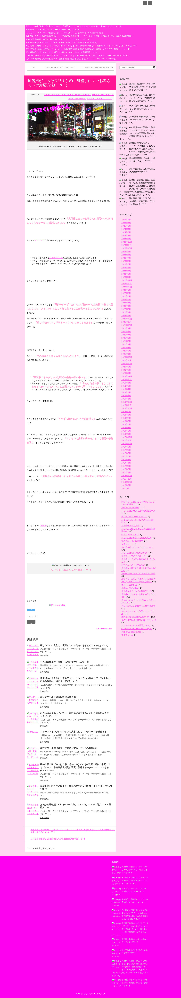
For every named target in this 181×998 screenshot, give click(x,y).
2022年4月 (126, 306)
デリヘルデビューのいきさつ (134, 517)
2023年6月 (126, 261)
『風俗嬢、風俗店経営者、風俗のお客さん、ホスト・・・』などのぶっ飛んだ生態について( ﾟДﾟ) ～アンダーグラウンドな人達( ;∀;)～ (78, 56)
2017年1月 (126, 472)
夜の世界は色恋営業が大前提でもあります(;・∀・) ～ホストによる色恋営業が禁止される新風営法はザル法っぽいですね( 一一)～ (137, 133)
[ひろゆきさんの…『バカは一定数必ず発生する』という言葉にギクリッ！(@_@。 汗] (33, 718)
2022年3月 (126, 309)
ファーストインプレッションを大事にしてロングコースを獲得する (73, 731)
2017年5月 (126, 460)
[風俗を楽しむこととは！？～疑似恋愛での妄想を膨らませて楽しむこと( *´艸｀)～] (33, 791)
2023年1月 (126, 277)
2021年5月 (126, 341)
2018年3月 (126, 428)
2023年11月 (126, 245)
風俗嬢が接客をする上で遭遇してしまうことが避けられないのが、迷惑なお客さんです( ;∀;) (61, 42)
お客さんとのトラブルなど (133, 565)
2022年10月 (126, 287)
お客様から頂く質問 (130, 525)
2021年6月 (126, 338)
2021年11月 (126, 322)
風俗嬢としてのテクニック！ (99, 99)
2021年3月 (126, 348)
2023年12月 (126, 242)
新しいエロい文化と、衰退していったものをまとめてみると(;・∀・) (74, 645)
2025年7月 (126, 219)
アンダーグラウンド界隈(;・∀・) (135, 625)
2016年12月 (126, 476)
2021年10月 (126, 325)
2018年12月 (126, 402)
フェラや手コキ (56, 258)
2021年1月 (126, 354)
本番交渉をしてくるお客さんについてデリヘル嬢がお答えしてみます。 (53, 30)
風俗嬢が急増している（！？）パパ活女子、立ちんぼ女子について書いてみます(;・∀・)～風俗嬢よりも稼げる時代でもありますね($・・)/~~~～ (137, 149)
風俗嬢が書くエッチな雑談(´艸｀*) (136, 591)
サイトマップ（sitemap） (107, 59)
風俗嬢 (43, 525)
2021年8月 (126, 332)
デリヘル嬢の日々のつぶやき (134, 553)
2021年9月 (126, 328)
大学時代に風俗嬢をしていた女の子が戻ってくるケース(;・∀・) (142, 120)
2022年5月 (126, 303)
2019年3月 (126, 392)
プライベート (127, 544)
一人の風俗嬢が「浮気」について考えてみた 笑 (64, 662)
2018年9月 (126, 412)
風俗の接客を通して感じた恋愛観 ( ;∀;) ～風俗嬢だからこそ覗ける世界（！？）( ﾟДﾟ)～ (98, 49)
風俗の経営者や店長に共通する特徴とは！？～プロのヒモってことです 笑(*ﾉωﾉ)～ (58, 39)
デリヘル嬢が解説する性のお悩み (136, 538)
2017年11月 (126, 440)
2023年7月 (126, 258)
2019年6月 (126, 383)
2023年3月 (126, 271)
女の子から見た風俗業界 (132, 541)
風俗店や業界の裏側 (130, 508)
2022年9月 (126, 290)
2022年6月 (126, 300)
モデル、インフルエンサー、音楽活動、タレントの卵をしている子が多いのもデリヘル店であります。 (65, 33)
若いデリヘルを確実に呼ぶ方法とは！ (59, 697)
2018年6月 (126, 421)
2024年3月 (126, 232)
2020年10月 (126, 364)
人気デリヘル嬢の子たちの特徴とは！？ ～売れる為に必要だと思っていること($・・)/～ (60, 59)
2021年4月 (126, 344)
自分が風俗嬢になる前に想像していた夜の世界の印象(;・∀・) (58, 839)
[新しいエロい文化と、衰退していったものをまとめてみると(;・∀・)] (33, 650)
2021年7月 (126, 335)
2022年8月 (126, 293)
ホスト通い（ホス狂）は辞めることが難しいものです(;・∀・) (142, 109)
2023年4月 (126, 267)
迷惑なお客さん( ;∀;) (130, 588)
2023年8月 (126, 255)
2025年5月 (126, 226)
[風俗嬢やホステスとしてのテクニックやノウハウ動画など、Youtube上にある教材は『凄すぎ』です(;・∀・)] (33, 683)
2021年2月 (126, 351)
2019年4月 (126, 389)
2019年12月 (126, 376)
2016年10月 (126, 482)
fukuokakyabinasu (104, 628)
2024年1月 (126, 239)
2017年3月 (126, 466)
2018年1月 (126, 434)
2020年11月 (126, 360)
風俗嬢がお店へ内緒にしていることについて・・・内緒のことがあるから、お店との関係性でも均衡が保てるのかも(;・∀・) (73, 831)
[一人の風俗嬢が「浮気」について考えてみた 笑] (33, 667)
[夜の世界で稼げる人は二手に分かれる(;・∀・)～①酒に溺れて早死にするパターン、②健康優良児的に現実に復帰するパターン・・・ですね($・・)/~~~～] (33, 769)
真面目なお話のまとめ (131, 632)
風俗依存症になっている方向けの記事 (138, 574)
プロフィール (127, 635)
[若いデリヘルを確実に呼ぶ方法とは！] (33, 702)
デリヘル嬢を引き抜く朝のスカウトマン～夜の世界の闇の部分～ (108, 36)
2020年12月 (126, 357)
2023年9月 (126, 251)
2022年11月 (126, 284)
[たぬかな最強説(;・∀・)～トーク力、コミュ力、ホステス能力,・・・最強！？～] (33, 809)
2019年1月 (126, 399)
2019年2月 (126, 396)
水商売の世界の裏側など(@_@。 (136, 617)
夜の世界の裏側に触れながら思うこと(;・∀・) (44, 49)
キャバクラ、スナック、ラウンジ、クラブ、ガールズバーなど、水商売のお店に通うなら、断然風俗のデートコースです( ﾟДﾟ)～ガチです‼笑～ (81, 46)
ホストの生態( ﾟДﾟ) (129, 585)
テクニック (39, 240)
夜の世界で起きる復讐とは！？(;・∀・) (138, 620)
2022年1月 (126, 316)
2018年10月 (126, 408)
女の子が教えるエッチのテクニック (137, 547)
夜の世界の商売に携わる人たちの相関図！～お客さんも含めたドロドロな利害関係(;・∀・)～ (62, 52)
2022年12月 (126, 280)
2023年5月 (126, 264)
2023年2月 (126, 274)
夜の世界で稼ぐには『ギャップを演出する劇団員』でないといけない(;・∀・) (142, 201)
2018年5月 (126, 424)
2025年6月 (126, 223)
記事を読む (44, 656)
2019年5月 (126, 386)
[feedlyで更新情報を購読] (145, 3)
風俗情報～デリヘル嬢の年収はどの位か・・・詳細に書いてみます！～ (53, 36)
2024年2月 (126, 235)
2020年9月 (126, 367)
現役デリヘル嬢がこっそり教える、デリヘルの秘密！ (67, 95)
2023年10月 (126, 248)
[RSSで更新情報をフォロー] (150, 3)
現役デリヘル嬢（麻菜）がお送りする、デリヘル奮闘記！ (69, 748)
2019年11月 (126, 380)
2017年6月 (126, 456)
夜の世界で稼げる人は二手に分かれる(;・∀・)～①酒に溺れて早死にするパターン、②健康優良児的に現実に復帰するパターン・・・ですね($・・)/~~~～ (75, 767)
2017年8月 (126, 450)
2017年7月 (126, 453)
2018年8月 (126, 415)
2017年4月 (126, 463)
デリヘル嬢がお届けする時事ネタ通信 (138, 606)
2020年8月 (126, 370)
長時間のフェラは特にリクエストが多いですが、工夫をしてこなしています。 (93, 26)
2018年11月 (126, 405)
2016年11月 (126, 479)
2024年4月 (126, 229)
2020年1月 (126, 373)
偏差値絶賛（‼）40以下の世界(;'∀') (136, 629)
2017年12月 (126, 437)
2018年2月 (126, 431)
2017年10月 (126, 444)
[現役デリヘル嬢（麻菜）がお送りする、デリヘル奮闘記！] (33, 753)
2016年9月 (126, 485)
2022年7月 (126, 296)
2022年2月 (126, 312)
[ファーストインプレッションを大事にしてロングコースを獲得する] (33, 737)
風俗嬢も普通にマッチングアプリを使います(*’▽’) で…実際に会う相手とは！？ (142, 87)
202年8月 (125, 488)
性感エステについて (130, 534)
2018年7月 (126, 418)
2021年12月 (126, 319)
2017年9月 (126, 447)
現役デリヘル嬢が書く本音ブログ (56, 4)
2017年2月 (126, 469)
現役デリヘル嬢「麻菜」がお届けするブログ (43, 26)
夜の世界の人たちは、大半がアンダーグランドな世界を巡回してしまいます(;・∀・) (142, 98)
